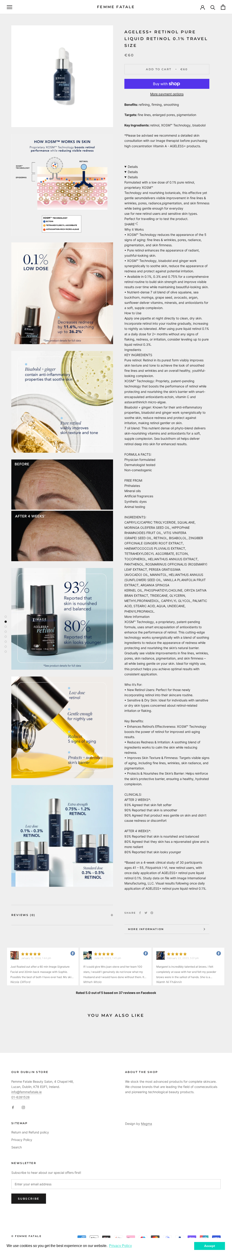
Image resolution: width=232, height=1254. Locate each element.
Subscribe (28, 1198)
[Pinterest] (151, 912)
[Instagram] (23, 1107)
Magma (146, 1124)
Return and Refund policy (30, 1132)
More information (146, 929)
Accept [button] (209, 1246)
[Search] (212, 7)
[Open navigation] (9, 7)
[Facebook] (140, 912)
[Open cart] (223, 7)
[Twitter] (146, 912)
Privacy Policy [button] (120, 1246)
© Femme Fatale (26, 1236)
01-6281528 (20, 1097)
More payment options (167, 94)
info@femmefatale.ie (26, 1092)
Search (16, 1147)
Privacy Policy (21, 1140)
